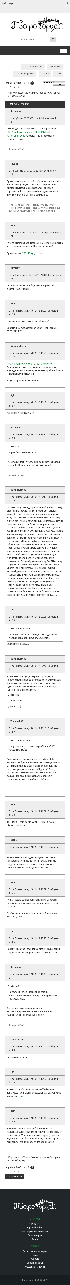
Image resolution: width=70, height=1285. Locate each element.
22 (11, 174)
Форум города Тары (18, 92)
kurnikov (15, 268)
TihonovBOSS (17, 721)
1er (12, 609)
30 (13, 620)
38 (13, 1050)
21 (11, 121)
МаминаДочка (18, 346)
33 (13, 815)
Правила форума (26, 73)
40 (13, 1121)
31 (13, 669)
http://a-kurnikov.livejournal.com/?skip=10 (29, 363)
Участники (56, 66)
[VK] (60, 3)
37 (13, 977)
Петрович (15, 111)
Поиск (46, 73)
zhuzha (14, 163)
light (12, 395)
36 (13, 942)
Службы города (38, 92)
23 (11, 236)
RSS (59, 73)
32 (13, 732)
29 (13, 500)
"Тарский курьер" (18, 96)
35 (13, 893)
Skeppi (13, 840)
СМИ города (54, 92)
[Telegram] (66, 3)
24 (11, 278)
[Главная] (35, 31)
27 (13, 406)
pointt (13, 225)
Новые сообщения (33, 66)
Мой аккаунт (8, 3)
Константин (17, 1039)
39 (13, 1082)
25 (13, 314)
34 (13, 850)
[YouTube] (63, 3)
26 (13, 356)
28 (13, 438)
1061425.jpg (29, 253)
